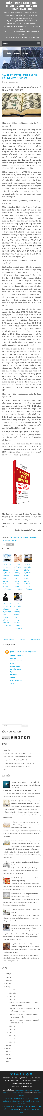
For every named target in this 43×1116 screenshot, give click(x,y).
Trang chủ (22, 639)
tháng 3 (11, 1039)
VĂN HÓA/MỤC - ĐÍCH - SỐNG (22, 1083)
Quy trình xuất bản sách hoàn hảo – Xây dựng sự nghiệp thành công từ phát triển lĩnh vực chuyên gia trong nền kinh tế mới (26, 928)
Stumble (7, 540)
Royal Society (35, 1101)
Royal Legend (25, 1101)
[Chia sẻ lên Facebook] (13, 544)
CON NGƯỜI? (6, 1106)
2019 (7, 1045)
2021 (7, 983)
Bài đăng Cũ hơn (35, 639)
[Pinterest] (17, 1074)
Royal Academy (19, 1098)
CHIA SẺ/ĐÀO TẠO (21, 1078)
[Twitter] (11, 1074)
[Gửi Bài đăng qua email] (3, 544)
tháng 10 (11, 993)
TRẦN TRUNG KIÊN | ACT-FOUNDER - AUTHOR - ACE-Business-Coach (22, 6)
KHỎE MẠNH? (32, 1109)
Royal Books (9, 1098)
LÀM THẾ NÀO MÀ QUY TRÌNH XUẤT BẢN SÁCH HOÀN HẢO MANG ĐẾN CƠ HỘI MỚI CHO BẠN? (25, 785)
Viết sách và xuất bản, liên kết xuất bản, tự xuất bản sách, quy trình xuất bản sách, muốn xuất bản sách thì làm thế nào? (25, 825)
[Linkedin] (24, 1074)
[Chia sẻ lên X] (11, 544)
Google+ (34, 538)
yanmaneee (14, 652)
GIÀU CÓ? (23, 1109)
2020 (7, 987)
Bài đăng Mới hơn (8, 639)
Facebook (15, 538)
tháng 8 (11, 999)
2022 (7, 980)
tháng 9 (11, 996)
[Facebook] (14, 1074)
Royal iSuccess (15, 1101)
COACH (31, 1078)
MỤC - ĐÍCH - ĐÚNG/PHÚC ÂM (21, 1086)
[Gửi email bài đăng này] (7, 544)
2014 (7, 1061)
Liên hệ (5, 770)
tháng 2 (11, 1042)
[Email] (31, 1074)
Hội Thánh (21, 1104)
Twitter (25, 538)
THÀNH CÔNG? (14, 1109)
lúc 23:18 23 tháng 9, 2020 (28, 652)
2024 (7, 974)
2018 (7, 1048)
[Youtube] (27, 1074)
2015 (7, 1058)
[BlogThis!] (9, 544)
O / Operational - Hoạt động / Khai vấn (15, 760)
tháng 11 (11, 990)
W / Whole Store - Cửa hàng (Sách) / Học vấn (17, 757)
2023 (7, 977)
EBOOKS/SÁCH (8, 1078)
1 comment (14, 82)
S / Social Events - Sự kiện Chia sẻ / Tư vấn (17, 753)
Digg (15, 540)
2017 (7, 1052)
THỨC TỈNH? (16, 1106)
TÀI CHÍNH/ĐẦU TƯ (32, 1081)
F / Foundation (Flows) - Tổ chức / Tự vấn (16, 766)
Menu (5, 43)
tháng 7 (11, 1026)
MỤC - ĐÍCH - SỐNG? (28, 1106)
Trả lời (12, 684)
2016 (7, 1055)
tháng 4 (11, 1036)
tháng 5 (11, 1032)
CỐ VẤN (37, 1078)
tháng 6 (11, 1029)
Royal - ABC (29, 1098)
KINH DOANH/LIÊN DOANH (14, 1081)
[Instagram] (21, 1074)
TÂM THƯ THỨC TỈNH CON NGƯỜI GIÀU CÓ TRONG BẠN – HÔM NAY (20, 76)
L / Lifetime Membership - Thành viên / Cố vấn (18, 763)
